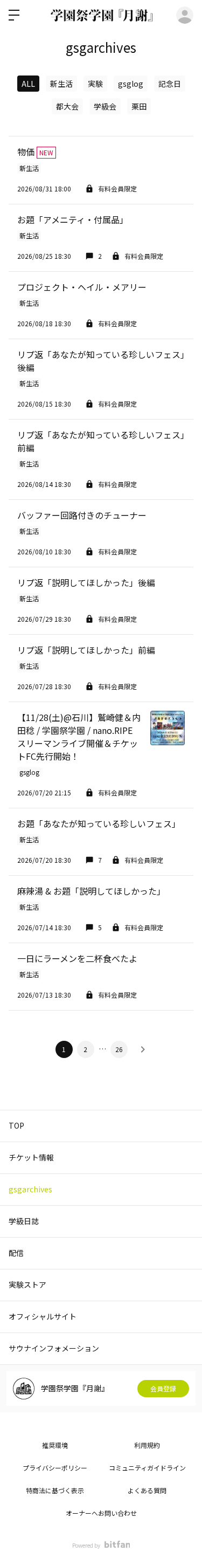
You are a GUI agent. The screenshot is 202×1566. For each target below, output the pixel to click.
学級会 (105, 106)
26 (119, 1049)
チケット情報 (31, 1157)
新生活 (61, 83)
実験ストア (27, 1284)
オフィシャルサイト (42, 1316)
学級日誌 (24, 1220)
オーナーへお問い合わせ (101, 1512)
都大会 (67, 106)
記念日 (169, 83)
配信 (16, 1252)
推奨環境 (55, 1445)
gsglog (130, 83)
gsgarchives (30, 1189)
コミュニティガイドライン (147, 1467)
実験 (95, 83)
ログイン (184, 15)
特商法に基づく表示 (55, 1490)
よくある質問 (147, 1490)
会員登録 (163, 1388)
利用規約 (147, 1445)
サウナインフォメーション (54, 1348)
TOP (16, 1125)
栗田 (139, 106)
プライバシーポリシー (55, 1467)
